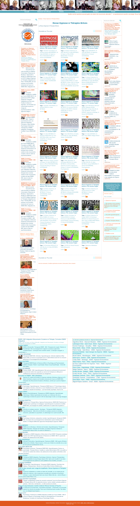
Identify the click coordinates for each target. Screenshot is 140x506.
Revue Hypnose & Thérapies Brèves (51, 18)
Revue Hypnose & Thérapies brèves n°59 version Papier (48, 242)
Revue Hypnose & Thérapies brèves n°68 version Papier (48, 157)
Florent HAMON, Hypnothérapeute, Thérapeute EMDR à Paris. (27, 276)
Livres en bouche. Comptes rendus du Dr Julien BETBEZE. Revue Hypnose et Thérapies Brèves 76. (113, 122)
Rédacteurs (78, 11)
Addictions (46, 160)
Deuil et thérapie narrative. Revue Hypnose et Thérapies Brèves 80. (112, 52)
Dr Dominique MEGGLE (67, 79)
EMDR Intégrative (27, 43)
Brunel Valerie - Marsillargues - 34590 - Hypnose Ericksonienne (92, 355)
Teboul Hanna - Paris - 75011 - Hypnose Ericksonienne (89, 361)
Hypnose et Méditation (91, 245)
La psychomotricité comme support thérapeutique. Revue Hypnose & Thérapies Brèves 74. (112, 167)
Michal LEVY (22, 493)
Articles (61, 11)
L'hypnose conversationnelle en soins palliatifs (112, 224)
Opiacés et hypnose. (111, 200)
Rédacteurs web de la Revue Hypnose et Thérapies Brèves (27, 234)
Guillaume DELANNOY (66, 109)
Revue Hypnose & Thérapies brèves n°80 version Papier (48, 47)
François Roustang (45, 165)
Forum (113, 11)
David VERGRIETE (90, 50)
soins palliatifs (43, 248)
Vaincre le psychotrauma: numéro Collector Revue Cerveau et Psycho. (39, 486)
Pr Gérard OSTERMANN (71, 167)
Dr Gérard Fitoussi (51, 218)
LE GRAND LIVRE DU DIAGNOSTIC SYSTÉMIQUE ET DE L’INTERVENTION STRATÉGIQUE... (112, 129)
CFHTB (66, 245)
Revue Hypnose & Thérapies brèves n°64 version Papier (69, 185)
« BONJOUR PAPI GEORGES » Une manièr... (113, 56)
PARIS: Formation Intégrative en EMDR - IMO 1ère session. (28, 137)
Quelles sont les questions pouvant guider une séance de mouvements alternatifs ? (70, 14)
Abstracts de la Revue (44, 11)
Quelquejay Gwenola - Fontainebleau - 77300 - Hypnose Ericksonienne (94, 377)
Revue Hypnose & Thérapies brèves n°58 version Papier (69, 242)
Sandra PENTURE (23, 384)
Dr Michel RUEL (71, 164)
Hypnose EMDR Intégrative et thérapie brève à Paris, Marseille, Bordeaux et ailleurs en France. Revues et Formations (38, 0)
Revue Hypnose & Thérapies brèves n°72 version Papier (90, 102)
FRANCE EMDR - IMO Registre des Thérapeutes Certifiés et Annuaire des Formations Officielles (28, 24)
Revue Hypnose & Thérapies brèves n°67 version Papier (69, 157)
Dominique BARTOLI (24, 400)
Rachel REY (76, 85)
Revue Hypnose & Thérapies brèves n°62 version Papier (48, 212)
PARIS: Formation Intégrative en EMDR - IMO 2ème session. (28, 160)
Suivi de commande (42, 263)
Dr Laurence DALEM (72, 107)
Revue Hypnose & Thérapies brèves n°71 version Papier (48, 130)
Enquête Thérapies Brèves (112, 220)
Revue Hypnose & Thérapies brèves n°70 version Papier (69, 130)
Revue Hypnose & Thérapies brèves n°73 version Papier (69, 102)
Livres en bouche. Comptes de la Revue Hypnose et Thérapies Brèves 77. (112, 90)
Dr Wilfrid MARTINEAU (93, 220)
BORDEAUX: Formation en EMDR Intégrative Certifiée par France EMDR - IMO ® (28, 65)
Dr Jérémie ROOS (69, 105)
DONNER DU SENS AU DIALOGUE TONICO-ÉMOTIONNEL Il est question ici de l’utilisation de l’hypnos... (112, 174)
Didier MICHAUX (69, 160)
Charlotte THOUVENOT (50, 105)
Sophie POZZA (22, 455)
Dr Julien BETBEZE (73, 52)
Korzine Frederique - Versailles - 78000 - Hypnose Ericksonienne (92, 346)
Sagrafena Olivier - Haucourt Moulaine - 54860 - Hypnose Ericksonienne (94, 342)
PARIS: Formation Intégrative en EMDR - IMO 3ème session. (28, 210)
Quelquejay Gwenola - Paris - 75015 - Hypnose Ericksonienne (91, 375)
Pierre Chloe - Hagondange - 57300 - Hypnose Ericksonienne (91, 367)
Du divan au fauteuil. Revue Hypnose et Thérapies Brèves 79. (112, 63)
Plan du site (68, 503)
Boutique (96, 11)
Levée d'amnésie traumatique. (27, 478)
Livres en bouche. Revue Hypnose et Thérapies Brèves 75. (111, 138)
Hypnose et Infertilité (92, 112)
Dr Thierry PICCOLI (71, 84)
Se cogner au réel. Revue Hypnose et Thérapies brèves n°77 (111, 109)
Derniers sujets (108, 193)
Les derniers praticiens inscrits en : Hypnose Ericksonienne (88, 339)
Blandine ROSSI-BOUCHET (72, 77)
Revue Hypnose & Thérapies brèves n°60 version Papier (90, 212)
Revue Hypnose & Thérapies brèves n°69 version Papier (90, 130)
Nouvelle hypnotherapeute (112, 214)
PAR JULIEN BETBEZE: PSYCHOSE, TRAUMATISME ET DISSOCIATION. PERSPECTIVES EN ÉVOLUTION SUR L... (110, 98)
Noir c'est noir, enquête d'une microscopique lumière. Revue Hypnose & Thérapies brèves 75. (112, 152)
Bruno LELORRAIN (24, 368)
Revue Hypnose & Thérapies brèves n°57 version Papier (90, 242)
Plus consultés (108, 196)
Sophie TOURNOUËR (50, 80)
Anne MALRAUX (89, 105)
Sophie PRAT (22, 416)
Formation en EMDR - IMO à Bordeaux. (30, 375)
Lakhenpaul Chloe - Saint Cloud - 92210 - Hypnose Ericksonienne (92, 344)
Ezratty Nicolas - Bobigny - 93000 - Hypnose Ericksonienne (91, 371)
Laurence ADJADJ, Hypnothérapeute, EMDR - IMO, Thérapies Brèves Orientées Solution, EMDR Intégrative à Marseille (27, 296)
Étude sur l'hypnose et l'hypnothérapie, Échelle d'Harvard (110, 229)
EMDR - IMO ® (84, 502)
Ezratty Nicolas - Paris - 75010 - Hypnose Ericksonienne (90, 373)
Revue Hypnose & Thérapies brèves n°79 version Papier (69, 47)
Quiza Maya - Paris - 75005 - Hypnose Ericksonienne (89, 379)
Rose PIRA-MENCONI (25, 446)
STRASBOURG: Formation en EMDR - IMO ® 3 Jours (28, 115)
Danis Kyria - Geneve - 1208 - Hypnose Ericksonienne (89, 357)
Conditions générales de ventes (55, 263)
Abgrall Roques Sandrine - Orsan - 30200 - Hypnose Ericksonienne (93, 381)
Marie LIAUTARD (23, 361)
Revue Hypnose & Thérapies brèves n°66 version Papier (90, 157)
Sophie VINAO (22, 391)
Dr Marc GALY (70, 82)
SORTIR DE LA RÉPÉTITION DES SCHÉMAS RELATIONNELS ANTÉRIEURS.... (112, 69)
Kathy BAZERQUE (24, 439)
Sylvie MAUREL (23, 432)
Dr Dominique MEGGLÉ (50, 245)
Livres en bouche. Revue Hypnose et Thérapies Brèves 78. (111, 78)
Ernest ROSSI (52, 220)
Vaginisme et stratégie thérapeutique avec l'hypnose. (111, 38)
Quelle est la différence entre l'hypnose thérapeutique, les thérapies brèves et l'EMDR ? (112, 238)
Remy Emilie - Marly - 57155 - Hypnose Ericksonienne (89, 348)
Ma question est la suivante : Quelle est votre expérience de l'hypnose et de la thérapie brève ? (112, 205)
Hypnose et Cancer (66, 165)
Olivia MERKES (23, 425)
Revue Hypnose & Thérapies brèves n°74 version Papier (48, 102)
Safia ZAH (21, 407)
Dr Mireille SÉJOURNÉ (72, 192)
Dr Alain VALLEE (92, 109)
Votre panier (65, 263)
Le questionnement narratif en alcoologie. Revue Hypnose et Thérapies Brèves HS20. (115, 14)
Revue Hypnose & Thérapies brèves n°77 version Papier (48, 74)
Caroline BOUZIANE (24, 354)
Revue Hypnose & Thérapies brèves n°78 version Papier (90, 47)
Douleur (52, 160)
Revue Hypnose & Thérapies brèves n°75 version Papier (90, 74)
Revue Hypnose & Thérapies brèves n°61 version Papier (69, 212)
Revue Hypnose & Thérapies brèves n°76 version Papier (69, 74)
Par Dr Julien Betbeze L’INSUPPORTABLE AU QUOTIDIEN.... (114, 83)
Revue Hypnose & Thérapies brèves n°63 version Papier (90, 185)
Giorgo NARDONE (92, 164)
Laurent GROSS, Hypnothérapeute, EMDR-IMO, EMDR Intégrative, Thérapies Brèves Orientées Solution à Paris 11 (28, 257)
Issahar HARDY (23, 345)
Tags (73, 503)
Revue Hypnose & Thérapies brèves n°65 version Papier (48, 185)
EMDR (89, 135)
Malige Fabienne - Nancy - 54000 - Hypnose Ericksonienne (90, 369)
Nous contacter (72, 263)
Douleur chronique (69, 215)
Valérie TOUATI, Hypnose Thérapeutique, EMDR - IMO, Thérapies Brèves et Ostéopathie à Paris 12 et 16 (28, 317)
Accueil (26, 11)
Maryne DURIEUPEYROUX (89, 82)
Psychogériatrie (65, 169)
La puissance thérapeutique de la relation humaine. (112, 211)
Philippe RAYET (96, 135)
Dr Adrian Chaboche (70, 50)
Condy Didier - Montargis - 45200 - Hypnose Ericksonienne (90, 359)
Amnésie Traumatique (49, 50)
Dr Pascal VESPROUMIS (26, 238)
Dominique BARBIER (24, 462)
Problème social (110, 217)
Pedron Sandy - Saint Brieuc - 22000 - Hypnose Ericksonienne (91, 350)
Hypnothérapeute (65, 247)
